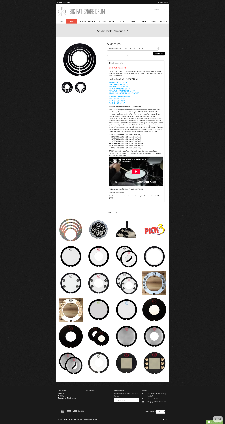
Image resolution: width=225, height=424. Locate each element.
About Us (163, 21)
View (70, 237)
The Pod (102, 21)
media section (126, 196)
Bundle (153, 21)
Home (61, 21)
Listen (122, 21)
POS (79, 419)
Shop (71, 21)
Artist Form (62, 396)
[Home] (93, 12)
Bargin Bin (92, 21)
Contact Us (215, 422)
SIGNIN (61, 2)
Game (133, 21)
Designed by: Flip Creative (67, 398)
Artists (112, 21)
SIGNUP (68, 2)
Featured (82, 21)
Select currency (150, 411)
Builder (143, 21)
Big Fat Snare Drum (70, 419)
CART (161, 2)
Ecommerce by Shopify (90, 419)
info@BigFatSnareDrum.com (156, 402)
